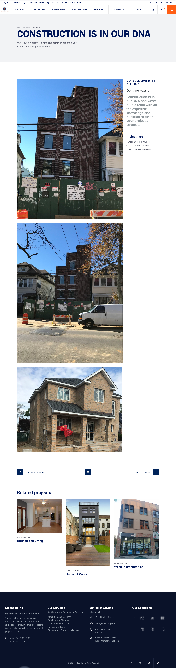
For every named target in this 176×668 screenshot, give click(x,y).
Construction (144, 142)
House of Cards (76, 574)
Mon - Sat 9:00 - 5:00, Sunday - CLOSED (66, 2)
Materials (147, 149)
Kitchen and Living (30, 541)
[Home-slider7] (70, 409)
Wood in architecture (128, 567)
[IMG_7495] (70, 149)
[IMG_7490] (70, 293)
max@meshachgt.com (35, 2)
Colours (137, 149)
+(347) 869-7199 (13, 2)
